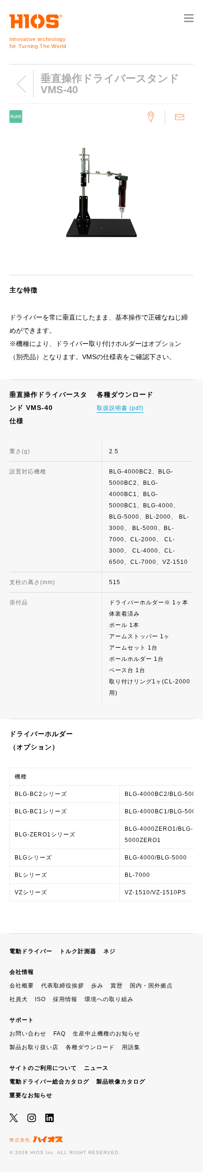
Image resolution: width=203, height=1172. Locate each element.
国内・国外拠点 (151, 985)
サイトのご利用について (43, 1068)
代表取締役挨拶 (62, 985)
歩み (97, 985)
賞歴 (116, 985)
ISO (40, 999)
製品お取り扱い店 (34, 1047)
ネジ (109, 951)
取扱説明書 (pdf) (120, 408)
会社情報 (21, 972)
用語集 (131, 1047)
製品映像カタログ (120, 1081)
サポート (21, 1020)
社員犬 (18, 999)
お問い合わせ (27, 1033)
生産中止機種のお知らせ (106, 1033)
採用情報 (65, 999)
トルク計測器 (77, 951)
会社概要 (21, 985)
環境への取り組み (109, 999)
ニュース (96, 1068)
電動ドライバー (30, 951)
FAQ (59, 1033)
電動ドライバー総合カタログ (49, 1081)
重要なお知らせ (30, 1095)
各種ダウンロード (90, 1047)
